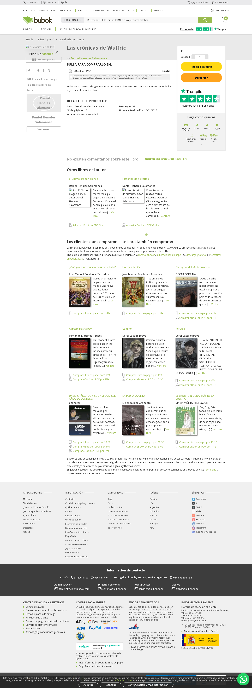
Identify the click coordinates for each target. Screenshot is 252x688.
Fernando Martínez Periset (85, 335)
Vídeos (26, 531)
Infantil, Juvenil (46, 39)
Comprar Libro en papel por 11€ (91, 375)
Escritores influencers (117, 515)
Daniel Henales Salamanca (85, 185)
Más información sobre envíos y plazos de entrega (153, 648)
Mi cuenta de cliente (37, 617)
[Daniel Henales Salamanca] (44, 103)
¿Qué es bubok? (73, 548)
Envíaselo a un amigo (44, 79)
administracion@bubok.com (74, 588)
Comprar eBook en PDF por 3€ (144, 379)
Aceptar (88, 684)
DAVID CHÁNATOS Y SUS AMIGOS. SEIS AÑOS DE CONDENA (92, 397)
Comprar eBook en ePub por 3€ (91, 446)
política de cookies (123, 680)
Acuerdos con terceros (76, 544)
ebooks (151, 254)
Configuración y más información (148, 684)
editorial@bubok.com (114, 588)
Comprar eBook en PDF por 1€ (197, 446)
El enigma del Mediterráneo (192, 267)
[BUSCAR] (205, 20)
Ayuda (64, 2)
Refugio (180, 328)
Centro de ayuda (35, 606)
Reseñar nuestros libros (76, 532)
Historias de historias (135, 178)
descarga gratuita (196, 254)
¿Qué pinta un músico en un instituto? (92, 267)
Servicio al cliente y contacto (41, 624)
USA (152, 503)
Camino (127, 328)
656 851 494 (101, 577)
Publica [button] (28, 10)
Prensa (68, 511)
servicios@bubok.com (151, 588)
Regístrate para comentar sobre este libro (166, 158)
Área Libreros (222, 2)
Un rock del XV (131, 267)
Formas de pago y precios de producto (47, 621)
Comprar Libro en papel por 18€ (91, 442)
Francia (153, 515)
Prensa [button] (117, 10)
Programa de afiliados (76, 524)
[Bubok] (37, 19)
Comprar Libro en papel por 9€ (143, 375)
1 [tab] (146, 235)
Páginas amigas (72, 515)
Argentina (154, 507)
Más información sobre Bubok (201, 631)
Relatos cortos (114, 527)
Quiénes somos (73, 507)
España (153, 499)
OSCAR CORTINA (186, 274)
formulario (210, 469)
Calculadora (29, 523)
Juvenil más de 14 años (71, 39)
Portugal (154, 523)
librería (142, 254)
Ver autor (44, 129)
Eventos (83, 10)
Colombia (154, 511)
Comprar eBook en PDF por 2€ (90, 379)
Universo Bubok (73, 519)
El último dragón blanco (83, 178)
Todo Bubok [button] (71, 19)
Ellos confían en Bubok (118, 519)
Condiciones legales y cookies (79, 503)
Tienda (29, 39)
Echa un (41, 54)
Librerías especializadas (119, 523)
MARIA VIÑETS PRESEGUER (192, 402)
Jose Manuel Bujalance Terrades (89, 274)
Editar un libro (72, 552)
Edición (46, 29)
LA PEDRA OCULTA (133, 395)
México (153, 519)
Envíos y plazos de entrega (40, 614)
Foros (110, 503)
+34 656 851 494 (182, 577)
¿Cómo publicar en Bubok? (36, 507)
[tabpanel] (146, 204)
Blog (131, 10)
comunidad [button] (99, 10)
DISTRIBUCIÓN (47, 10)
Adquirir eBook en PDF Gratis (88, 225)
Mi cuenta (27, 499)
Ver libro (165, 215)
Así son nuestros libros (76, 540)
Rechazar (110, 684)
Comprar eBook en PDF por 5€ (144, 446)
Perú (152, 527)
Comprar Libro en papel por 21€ (144, 442)
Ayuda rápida (29, 515)
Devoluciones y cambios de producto (46, 610)
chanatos (75, 402)
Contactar (52, 2)
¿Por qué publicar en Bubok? (37, 511)
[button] (220, 10)
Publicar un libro (115, 507)
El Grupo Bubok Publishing (78, 29)
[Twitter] (49, 70)
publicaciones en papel (169, 254)
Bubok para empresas (76, 528)
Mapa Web (70, 536)
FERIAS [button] (157, 10)
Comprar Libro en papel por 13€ (198, 442)
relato (48, 84)
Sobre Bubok (33, 628)
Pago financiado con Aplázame (96, 666)
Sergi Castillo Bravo (134, 335)
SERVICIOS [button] (65, 10)
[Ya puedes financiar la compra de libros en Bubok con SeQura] (100, 646)
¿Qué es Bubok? (200, 2)
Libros (27, 29)
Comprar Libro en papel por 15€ (144, 313)
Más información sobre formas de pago (101, 662)
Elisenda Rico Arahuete (136, 402)
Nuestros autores (31, 519)
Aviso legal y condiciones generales (45, 632)
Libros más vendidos (117, 511)
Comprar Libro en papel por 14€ (91, 313)
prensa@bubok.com (187, 588)
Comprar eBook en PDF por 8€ (197, 317)
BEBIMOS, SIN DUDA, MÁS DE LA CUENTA (195, 397)
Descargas (28, 527)
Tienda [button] (143, 10)
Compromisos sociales (76, 556)
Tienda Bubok (30, 503)
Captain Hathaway (80, 328)
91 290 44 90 (33, 2)
